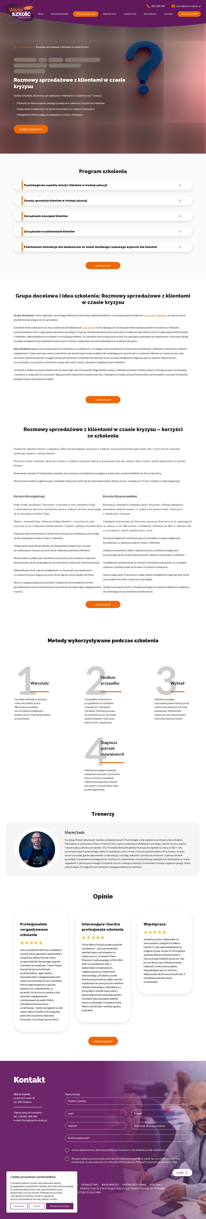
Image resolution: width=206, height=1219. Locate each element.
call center (88, 327)
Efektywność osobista (25, 59)
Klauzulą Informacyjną (120, 1162)
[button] (40, 14)
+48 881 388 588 (27, 1116)
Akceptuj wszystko (59, 1206)
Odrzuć (37, 1206)
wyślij (179, 1172)
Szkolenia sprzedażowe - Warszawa (82, 59)
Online (42, 59)
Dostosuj (19, 1206)
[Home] (15, 47)
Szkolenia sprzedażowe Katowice (30, 65)
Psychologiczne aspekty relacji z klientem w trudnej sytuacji (65, 185)
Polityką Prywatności (146, 1162)
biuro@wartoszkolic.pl (34, 1120)
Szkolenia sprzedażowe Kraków (65, 65)
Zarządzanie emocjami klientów (46, 216)
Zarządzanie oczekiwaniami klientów (49, 231)
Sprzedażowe (26, 47)
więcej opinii (103, 1041)
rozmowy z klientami (155, 315)
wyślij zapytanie (30, 129)
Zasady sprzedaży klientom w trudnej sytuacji (55, 200)
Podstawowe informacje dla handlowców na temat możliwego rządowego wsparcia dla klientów (90, 247)
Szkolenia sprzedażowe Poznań (29, 71)
